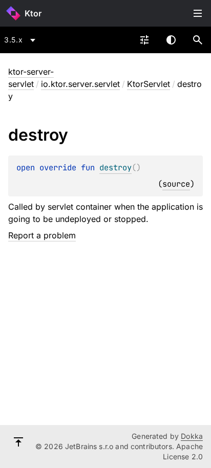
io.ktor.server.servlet (80, 84)
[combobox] (21, 40)
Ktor (33, 13)
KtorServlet (148, 84)
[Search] (197, 40)
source (176, 184)
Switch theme (171, 40)
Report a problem (42, 235)
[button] (197, 40)
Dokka (192, 436)
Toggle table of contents (197, 13)
